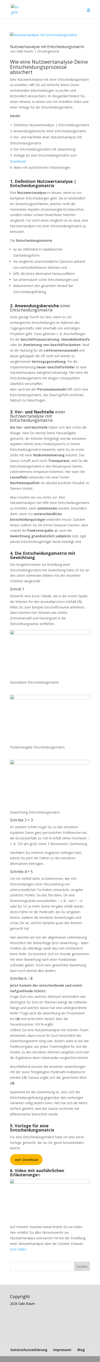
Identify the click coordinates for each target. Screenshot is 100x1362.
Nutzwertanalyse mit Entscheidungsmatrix (47, 46)
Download (18, 161)
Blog (81, 1350)
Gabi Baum (25, 51)
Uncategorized (48, 51)
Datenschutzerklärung (28, 1350)
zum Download (26, 1159)
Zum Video (18, 1249)
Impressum (62, 1350)
